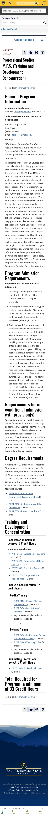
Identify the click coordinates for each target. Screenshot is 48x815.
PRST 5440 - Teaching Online (27, 642)
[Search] (44, 22)
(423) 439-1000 (17, 787)
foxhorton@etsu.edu (22, 134)
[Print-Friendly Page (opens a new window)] (36, 52)
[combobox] (24, 10)
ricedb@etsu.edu (22, 111)
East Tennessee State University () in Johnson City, (24, 768)
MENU (44, 4)
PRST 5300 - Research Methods (24, 511)
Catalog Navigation (24, 39)
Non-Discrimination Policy (30, 790)
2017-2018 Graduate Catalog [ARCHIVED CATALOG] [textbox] (22, 11)
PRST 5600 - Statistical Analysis (26, 568)
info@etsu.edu (32, 787)
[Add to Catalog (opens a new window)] (30, 52)
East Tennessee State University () (7, 3)
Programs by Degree (25, 87)
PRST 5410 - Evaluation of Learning (28, 553)
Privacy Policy (15, 790)
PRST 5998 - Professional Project (27, 668)
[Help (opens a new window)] (42, 52)
